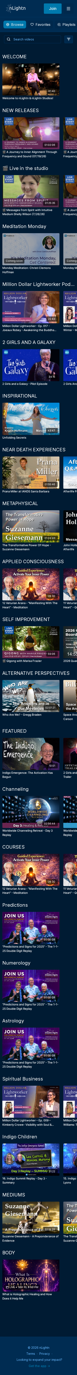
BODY (8, 1252)
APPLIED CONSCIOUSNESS (33, 561)
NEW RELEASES (20, 110)
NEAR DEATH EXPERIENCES (33, 449)
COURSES (13, 847)
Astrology (13, 1021)
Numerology (16, 963)
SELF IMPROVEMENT (26, 619)
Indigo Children (19, 1136)
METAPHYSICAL (20, 503)
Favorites (43, 24)
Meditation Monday (24, 226)
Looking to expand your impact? (39, 1359)
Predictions (15, 905)
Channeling (15, 789)
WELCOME (14, 56)
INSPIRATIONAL (19, 396)
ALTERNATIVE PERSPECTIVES (36, 673)
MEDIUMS (13, 1195)
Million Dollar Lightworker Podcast (38, 284)
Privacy (44, 1353)
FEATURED (14, 731)
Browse (17, 24)
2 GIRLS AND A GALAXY (28, 342)
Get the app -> (39, 1366)
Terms (30, 1353)
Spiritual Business (22, 1079)
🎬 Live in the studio (25, 168)
